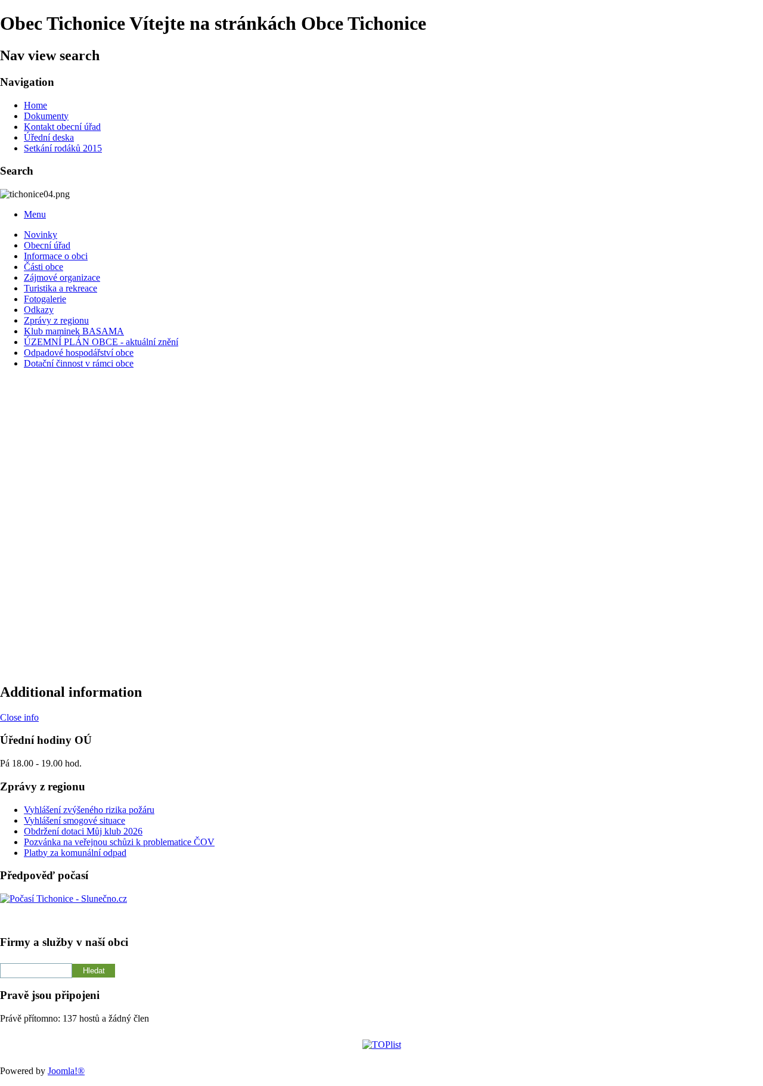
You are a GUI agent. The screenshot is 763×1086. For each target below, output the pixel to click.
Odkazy (39, 310)
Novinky (40, 234)
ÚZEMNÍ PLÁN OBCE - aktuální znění (101, 342)
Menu (35, 214)
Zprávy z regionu (56, 320)
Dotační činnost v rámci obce (79, 363)
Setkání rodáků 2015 (63, 148)
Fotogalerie (45, 299)
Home (35, 105)
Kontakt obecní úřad (62, 127)
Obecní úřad (47, 245)
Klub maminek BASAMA (74, 331)
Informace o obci (56, 256)
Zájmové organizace (62, 277)
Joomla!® (66, 1071)
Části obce (43, 267)
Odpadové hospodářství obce (79, 352)
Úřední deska (49, 137)
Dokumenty (46, 116)
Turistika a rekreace (60, 288)
